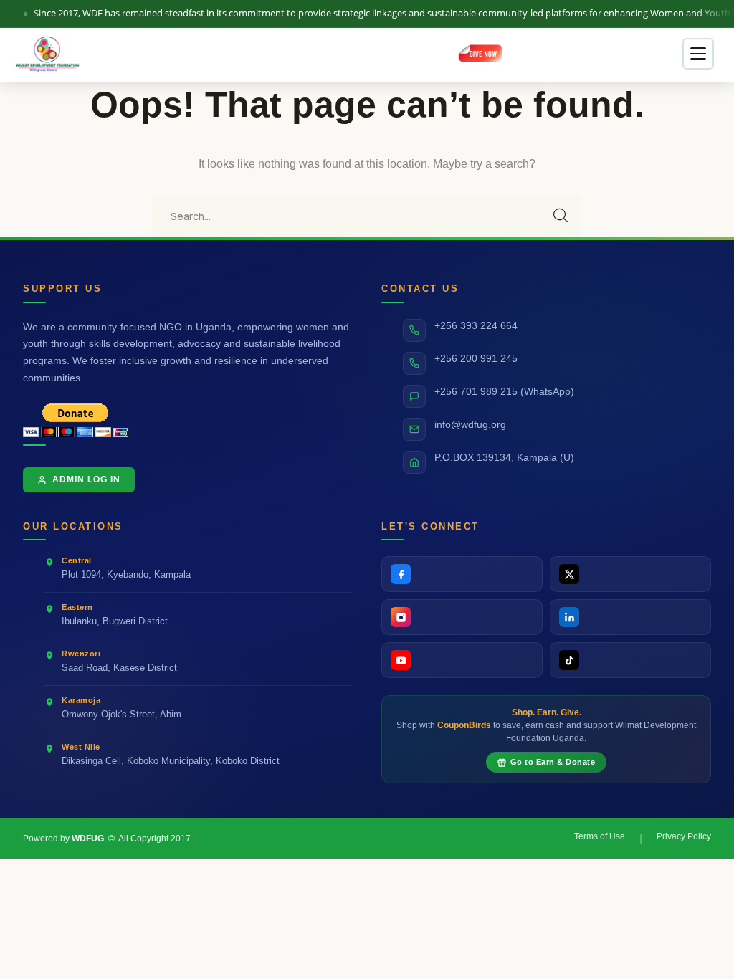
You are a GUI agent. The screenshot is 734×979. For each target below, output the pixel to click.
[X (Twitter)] (630, 574)
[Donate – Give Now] (482, 53)
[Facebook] (462, 574)
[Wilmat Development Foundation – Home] (48, 53)
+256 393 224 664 (476, 325)
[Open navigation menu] (698, 54)
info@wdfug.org (470, 424)
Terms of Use (599, 836)
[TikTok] (630, 660)
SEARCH (560, 215)
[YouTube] (462, 660)
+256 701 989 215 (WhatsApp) (504, 391)
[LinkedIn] (630, 617)
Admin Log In (86, 479)
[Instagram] (462, 617)
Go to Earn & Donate (553, 762)
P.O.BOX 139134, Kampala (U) (504, 457)
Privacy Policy (684, 836)
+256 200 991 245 (476, 358)
